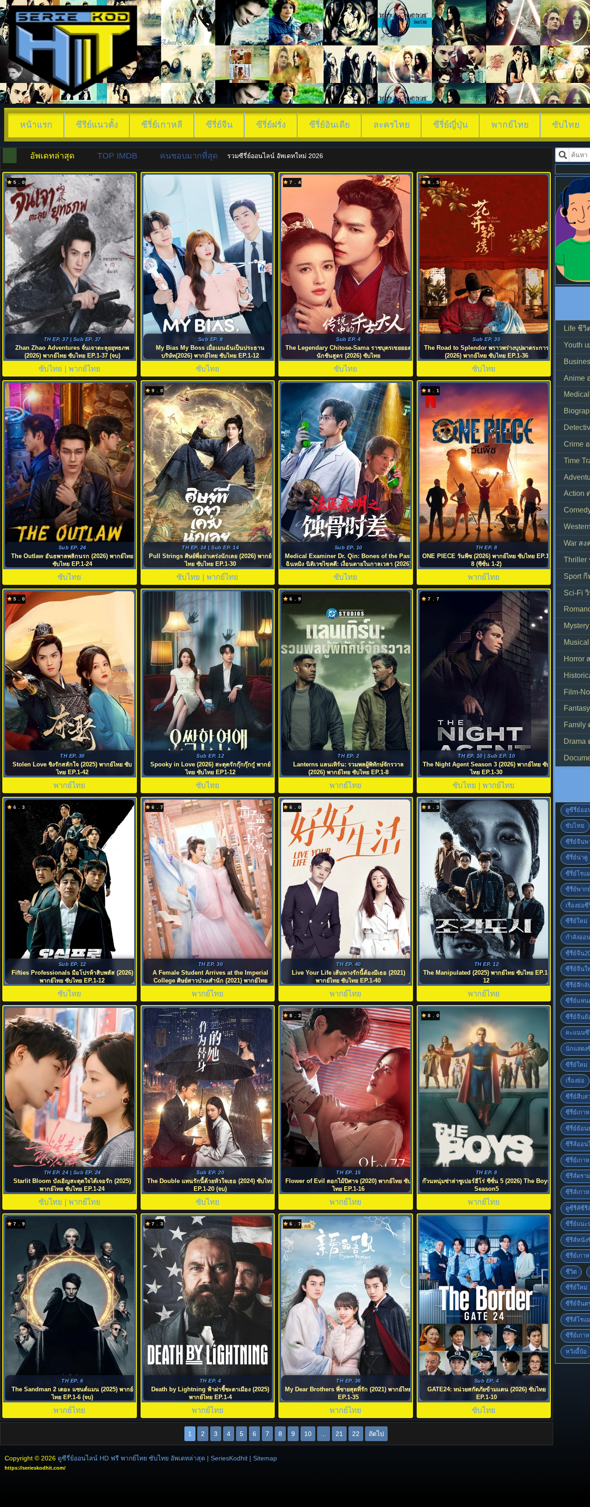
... (323, 1433)
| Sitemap (263, 1458)
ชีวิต (571, 1271)
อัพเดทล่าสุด (52, 155)
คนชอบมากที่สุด (189, 155)
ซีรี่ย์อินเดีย (329, 125)
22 (356, 1433)
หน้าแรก (36, 125)
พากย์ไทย (510, 125)
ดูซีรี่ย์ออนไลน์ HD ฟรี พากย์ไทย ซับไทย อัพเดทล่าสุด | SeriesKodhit (153, 1458)
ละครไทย (391, 125)
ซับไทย (575, 825)
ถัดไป (376, 1433)
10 (308, 1433)
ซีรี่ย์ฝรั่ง (271, 125)
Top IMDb (117, 155)
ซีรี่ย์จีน (219, 125)
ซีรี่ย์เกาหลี (162, 125)
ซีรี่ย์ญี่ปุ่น (450, 125)
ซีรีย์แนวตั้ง (97, 125)
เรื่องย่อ (575, 1080)
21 (339, 1433)
